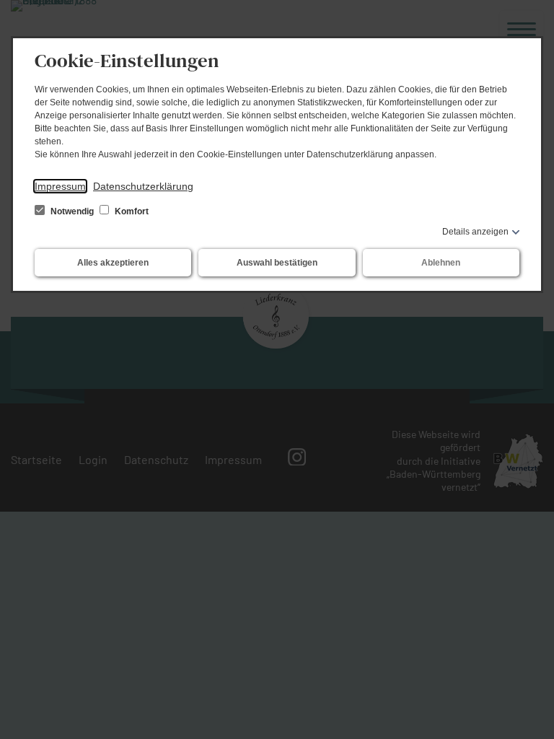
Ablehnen (440, 263)
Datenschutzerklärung (143, 186)
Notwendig (72, 211)
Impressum (60, 186)
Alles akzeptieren (113, 263)
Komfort (131, 211)
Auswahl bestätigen (277, 263)
